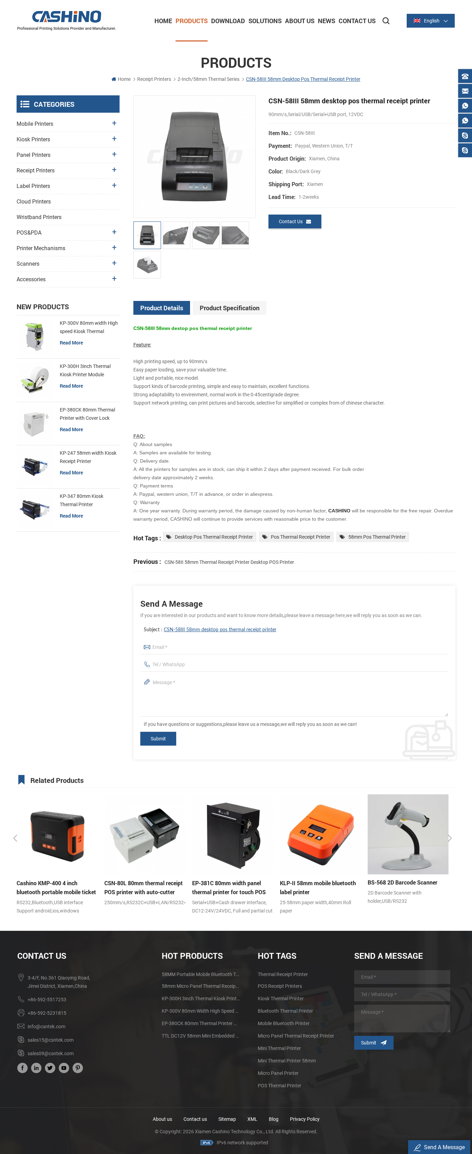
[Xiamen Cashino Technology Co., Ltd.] (66, 20)
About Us (299, 21)
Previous (15, 838)
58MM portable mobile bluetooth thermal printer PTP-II (201, 974)
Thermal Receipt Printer (283, 974)
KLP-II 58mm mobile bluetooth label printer (230, 887)
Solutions (265, 21)
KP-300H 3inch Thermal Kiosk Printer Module (85, 370)
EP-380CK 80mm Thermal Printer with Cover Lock (87, 414)
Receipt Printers (154, 79)
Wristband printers (39, 217)
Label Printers (33, 186)
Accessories (31, 279)
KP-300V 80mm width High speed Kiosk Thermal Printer (89, 327)
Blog (274, 1119)
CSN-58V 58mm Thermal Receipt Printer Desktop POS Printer (403, 888)
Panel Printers (33, 155)
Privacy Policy (305, 1119)
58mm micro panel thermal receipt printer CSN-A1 (201, 986)
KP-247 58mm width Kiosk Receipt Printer (88, 457)
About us (162, 1119)
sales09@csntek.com (51, 1053)
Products (192, 21)
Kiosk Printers (33, 139)
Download (228, 21)
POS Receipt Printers (280, 986)
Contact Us (357, 21)
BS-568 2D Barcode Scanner (315, 882)
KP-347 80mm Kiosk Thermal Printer (81, 500)
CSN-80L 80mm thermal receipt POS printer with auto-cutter (56, 887)
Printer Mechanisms (41, 248)
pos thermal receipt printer (300, 537)
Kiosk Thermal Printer (281, 998)
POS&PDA (29, 232)
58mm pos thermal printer (377, 537)
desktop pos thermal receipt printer (214, 537)
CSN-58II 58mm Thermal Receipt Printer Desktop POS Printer (229, 562)
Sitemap (227, 1119)
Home (163, 21)
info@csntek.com (46, 1026)
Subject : (210, 629)
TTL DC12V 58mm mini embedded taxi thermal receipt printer (201, 1036)
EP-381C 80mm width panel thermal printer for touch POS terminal (141, 888)
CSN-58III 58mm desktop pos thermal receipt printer (220, 629)
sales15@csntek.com (51, 1040)
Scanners (28, 264)
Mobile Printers (35, 124)
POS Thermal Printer (279, 1085)
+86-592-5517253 (47, 999)
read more (71, 342)
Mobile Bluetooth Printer (284, 1023)
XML (252, 1119)
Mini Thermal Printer (279, 1048)
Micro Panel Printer (278, 1073)
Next (450, 838)
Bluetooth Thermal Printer (285, 1011)
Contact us (195, 1119)
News (326, 21)
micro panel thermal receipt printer (296, 1036)
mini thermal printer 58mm (287, 1060)
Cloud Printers (34, 201)
